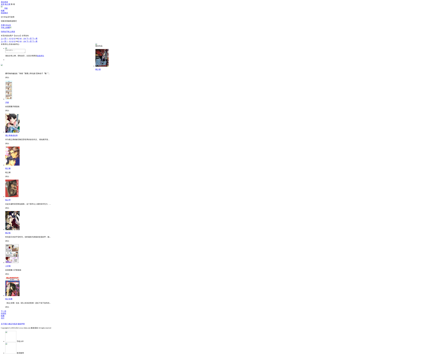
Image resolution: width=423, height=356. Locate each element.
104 (24, 38)
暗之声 (8, 200)
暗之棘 (8, 168)
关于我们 (4, 324)
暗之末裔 (8, 299)
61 (10, 38)
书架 (6, 8)
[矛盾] (8, 99)
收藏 (2, 11)
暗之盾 (7, 4)
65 (18, 38)
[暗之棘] (12, 165)
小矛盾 (8, 266)
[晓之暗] (12, 229)
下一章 (34, 38)
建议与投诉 (12, 324)
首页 (2, 4)
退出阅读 (4, 2)
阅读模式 (4, 13)
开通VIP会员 (6, 25)
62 (12, 38)
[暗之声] (12, 196)
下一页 (29, 38)
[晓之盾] (102, 66)
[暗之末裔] (12, 295)
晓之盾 (98, 69)
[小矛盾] (12, 262)
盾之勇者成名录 (11, 135)
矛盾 (7, 102)
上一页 (3, 38)
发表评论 (40, 56)
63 (14, 38)
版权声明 (21, 324)
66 (21, 38)
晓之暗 (8, 233)
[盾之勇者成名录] (12, 132)
